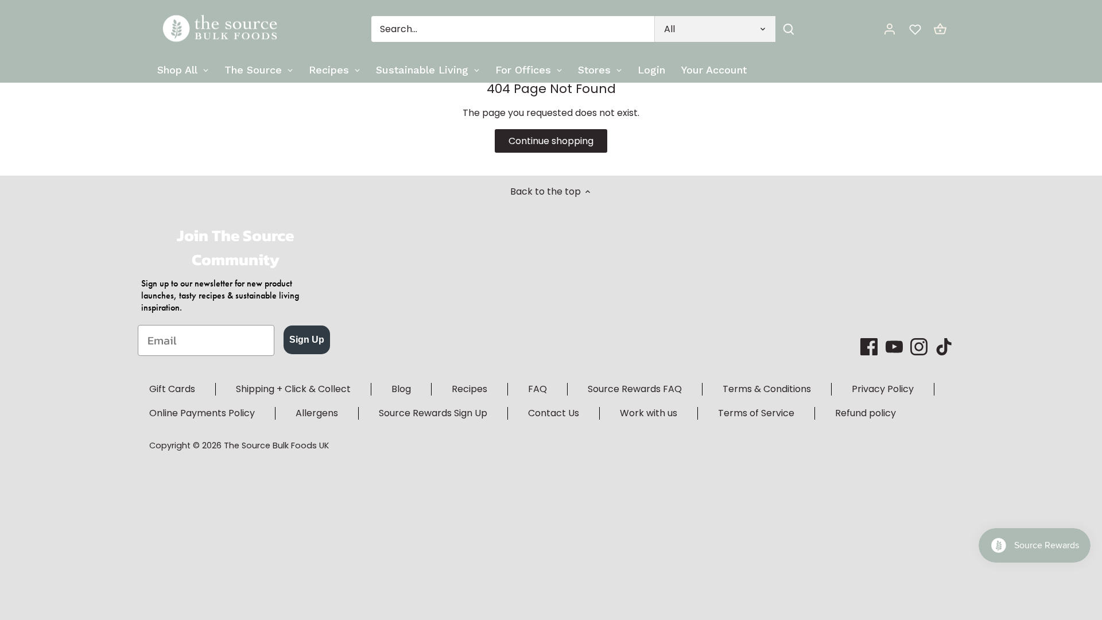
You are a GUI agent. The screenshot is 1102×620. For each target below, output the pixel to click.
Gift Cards (172, 389)
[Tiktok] (944, 346)
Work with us (648, 413)
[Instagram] (919, 346)
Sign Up (306, 339)
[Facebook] (869, 346)
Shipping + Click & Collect (293, 389)
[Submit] (788, 29)
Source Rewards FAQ (635, 389)
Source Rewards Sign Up (433, 413)
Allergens (317, 413)
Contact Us (553, 413)
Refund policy (865, 413)
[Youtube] (894, 346)
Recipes (469, 389)
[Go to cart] (940, 29)
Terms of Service (756, 413)
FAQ (537, 389)
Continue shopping (551, 141)
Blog (401, 389)
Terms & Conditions (767, 389)
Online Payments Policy (202, 413)
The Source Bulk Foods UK (276, 445)
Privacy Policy (883, 389)
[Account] (889, 29)
